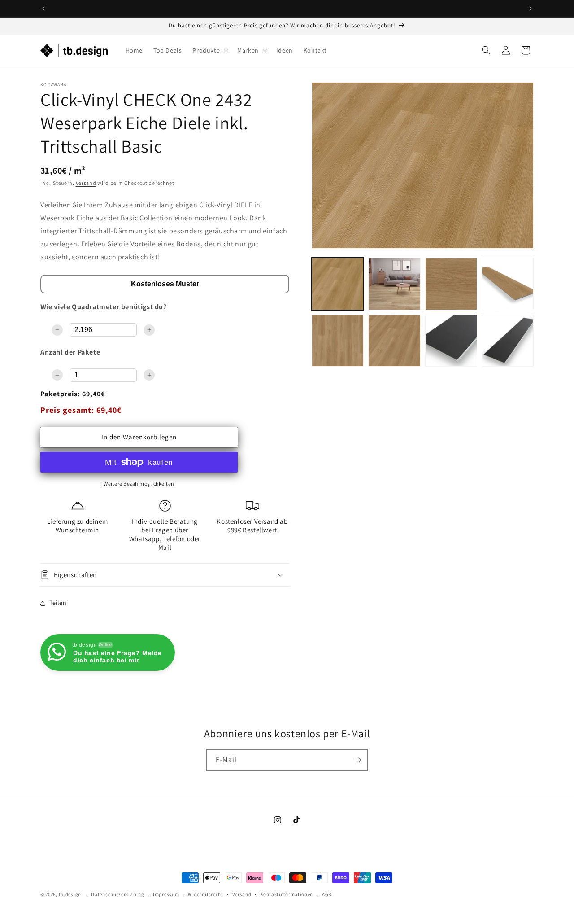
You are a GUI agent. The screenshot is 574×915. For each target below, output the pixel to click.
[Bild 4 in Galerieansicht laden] (508, 284)
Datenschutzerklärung (117, 894)
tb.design (70, 894)
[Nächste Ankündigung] (530, 8)
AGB (326, 894)
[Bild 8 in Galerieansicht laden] (508, 341)
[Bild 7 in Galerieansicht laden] (451, 341)
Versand (86, 182)
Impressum (166, 894)
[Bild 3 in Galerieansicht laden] (451, 284)
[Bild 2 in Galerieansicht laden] (394, 284)
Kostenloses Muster (165, 284)
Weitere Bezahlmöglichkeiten (139, 483)
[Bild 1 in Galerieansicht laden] (338, 284)
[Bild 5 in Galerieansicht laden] (338, 341)
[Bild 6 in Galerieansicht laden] (394, 341)
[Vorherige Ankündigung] (43, 8)
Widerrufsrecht (205, 894)
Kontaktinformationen (286, 894)
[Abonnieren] (357, 760)
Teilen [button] (58, 603)
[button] (209, 50)
